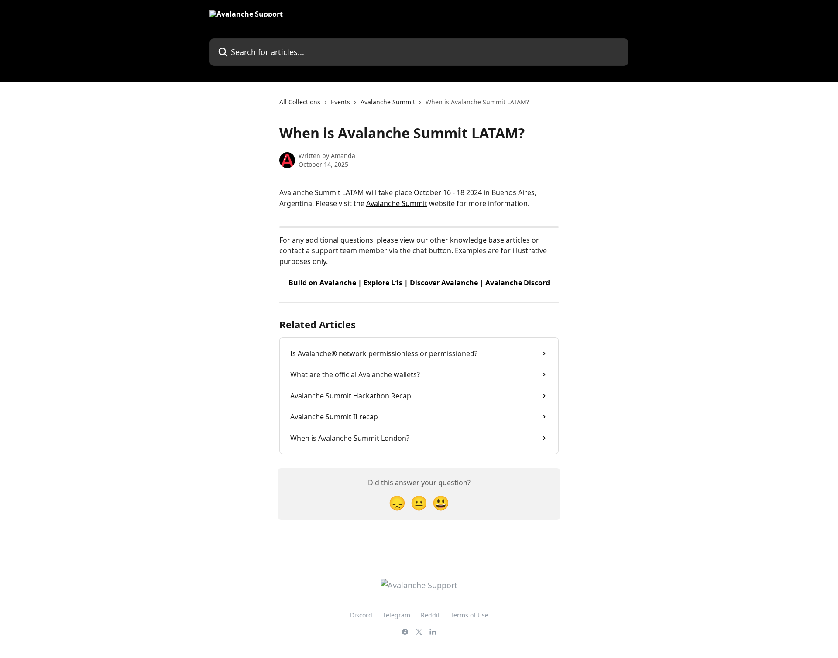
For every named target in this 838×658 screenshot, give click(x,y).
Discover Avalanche (444, 283)
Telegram (396, 615)
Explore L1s (383, 283)
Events (340, 102)
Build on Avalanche (322, 283)
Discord (361, 615)
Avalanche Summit (388, 102)
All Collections (299, 102)
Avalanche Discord (517, 283)
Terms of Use (469, 615)
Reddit (430, 615)
